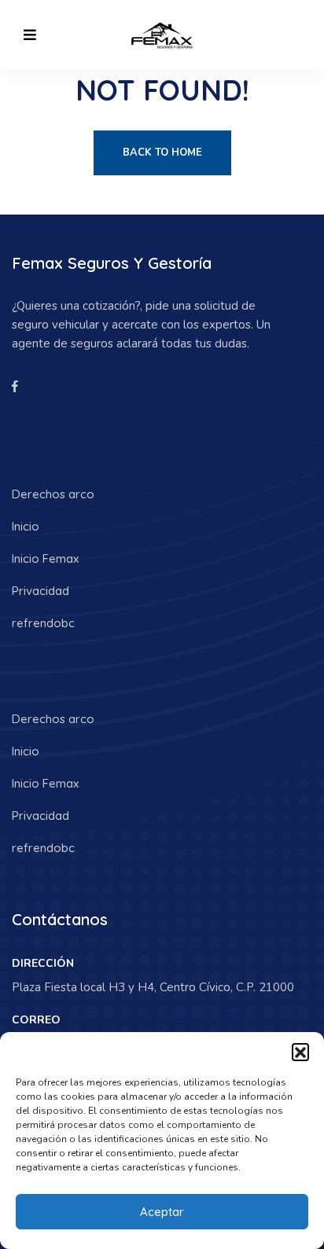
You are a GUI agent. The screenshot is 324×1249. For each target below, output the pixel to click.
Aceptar (162, 1211)
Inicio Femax (45, 558)
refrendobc (43, 622)
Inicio (25, 526)
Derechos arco (53, 494)
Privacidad (40, 590)
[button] (300, 1052)
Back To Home (162, 152)
